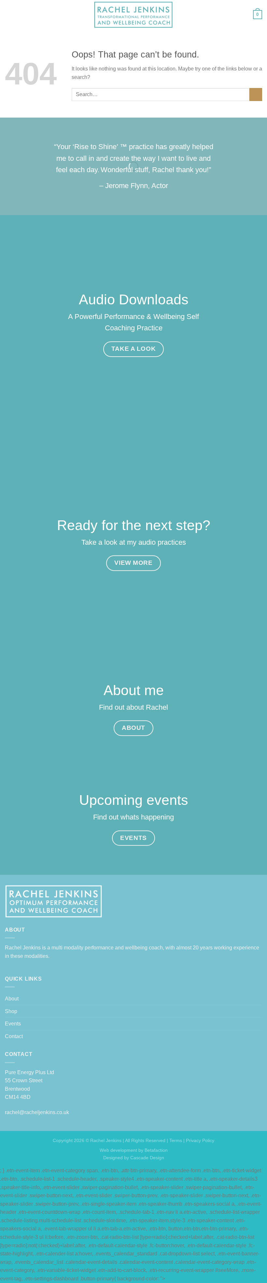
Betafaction (155, 1150)
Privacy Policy (200, 1140)
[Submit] (255, 94)
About (12, 998)
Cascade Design (146, 1157)
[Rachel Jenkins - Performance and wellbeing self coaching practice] (133, 14)
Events (13, 1023)
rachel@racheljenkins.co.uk (37, 1112)
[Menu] (9, 14)
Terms (175, 1140)
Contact (14, 1036)
